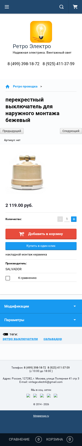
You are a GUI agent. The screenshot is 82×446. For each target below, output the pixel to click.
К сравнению (27, 278)
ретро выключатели (20, 339)
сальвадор (53, 339)
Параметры (14, 320)
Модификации (16, 306)
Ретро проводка (25, 86)
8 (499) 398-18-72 (23, 63)
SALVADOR (13, 269)
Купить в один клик (41, 246)
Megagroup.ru (41, 415)
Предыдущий (12, 131)
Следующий (70, 131)
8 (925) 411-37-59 (58, 63)
